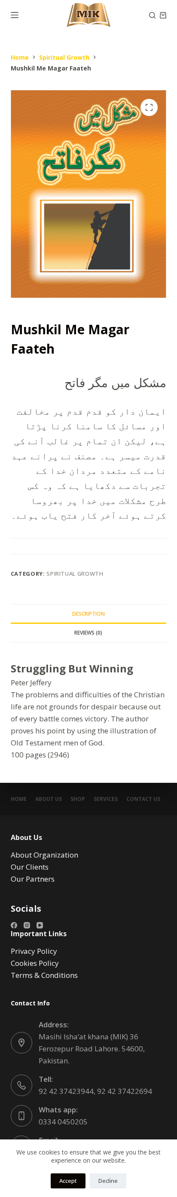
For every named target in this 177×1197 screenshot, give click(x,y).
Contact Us (143, 799)
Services (106, 799)
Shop (77, 799)
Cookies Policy (35, 963)
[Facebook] (14, 925)
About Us (48, 799)
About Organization (44, 855)
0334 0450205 (63, 1122)
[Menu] (14, 15)
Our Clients (30, 867)
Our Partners (33, 879)
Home (19, 799)
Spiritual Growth (74, 573)
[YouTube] (40, 925)
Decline (108, 1181)
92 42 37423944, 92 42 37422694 (95, 1091)
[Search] (152, 15)
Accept (68, 1181)
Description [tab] (88, 613)
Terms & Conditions (44, 975)
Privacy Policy (34, 951)
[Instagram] (27, 925)
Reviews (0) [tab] (88, 632)
